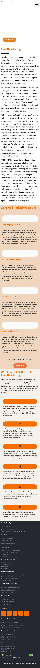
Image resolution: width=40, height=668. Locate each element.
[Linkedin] (3, 613)
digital (12, 57)
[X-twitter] (15, 613)
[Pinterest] (20, 613)
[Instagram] (9, 613)
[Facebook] (26, 613)
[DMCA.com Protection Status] (33, 655)
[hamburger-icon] (36, 4)
